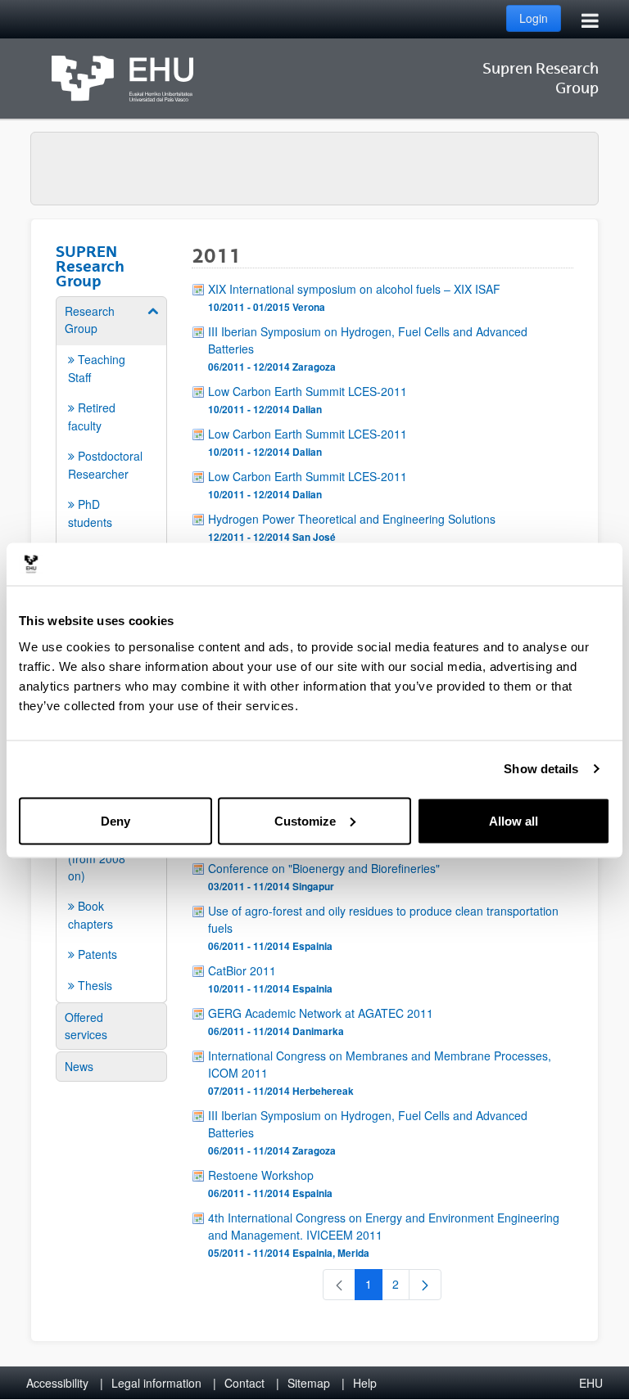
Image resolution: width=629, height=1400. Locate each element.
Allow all (513, 820)
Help (365, 1383)
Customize (305, 820)
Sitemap (308, 1383)
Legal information (156, 1383)
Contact (244, 1383)
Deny (115, 820)
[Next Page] (425, 1284)
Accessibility (57, 1383)
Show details (541, 769)
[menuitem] (111, 432)
